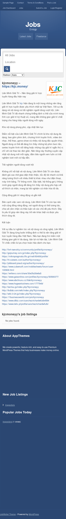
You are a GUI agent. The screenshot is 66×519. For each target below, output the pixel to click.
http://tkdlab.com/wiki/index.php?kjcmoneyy (23, 290)
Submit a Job (41, 7)
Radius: (6, 74)
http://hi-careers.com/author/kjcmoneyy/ (21, 259)
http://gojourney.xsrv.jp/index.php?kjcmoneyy (24, 252)
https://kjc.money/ (15, 86)
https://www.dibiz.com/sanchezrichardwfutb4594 (25, 300)
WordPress (34, 514)
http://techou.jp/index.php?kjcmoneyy (20, 286)
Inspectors (10, 404)
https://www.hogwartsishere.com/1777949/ (22, 283)
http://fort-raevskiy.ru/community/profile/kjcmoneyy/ (27, 249)
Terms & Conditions (35, 2)
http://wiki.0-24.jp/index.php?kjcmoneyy (21, 293)
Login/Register (56, 7)
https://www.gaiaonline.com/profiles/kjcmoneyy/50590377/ (30, 276)
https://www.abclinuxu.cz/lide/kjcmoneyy (22, 280)
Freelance (41, 36)
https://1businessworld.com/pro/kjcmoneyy (23, 297)
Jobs (21, 7)
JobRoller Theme (8, 514)
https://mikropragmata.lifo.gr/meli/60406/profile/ (25, 256)
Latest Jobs (25, 36)
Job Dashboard (9, 7)
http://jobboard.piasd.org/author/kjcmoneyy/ (23, 263)
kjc (21, 103)
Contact (20, 2)
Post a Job (51, 2)
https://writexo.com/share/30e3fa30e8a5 (21, 273)
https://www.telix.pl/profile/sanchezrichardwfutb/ (25, 303)
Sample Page (8, 2)
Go (6, 69)
